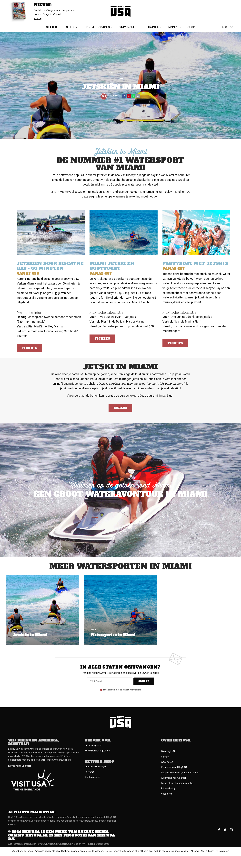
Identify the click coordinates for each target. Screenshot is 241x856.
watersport (135, 184)
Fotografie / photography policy (177, 783)
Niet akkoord (207, 851)
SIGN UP (143, 681)
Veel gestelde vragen (96, 766)
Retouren (89, 771)
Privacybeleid (222, 851)
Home (111, 72)
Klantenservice (92, 777)
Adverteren (167, 762)
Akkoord (195, 851)
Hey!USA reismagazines (97, 750)
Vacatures (166, 793)
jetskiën (102, 175)
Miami (120, 79)
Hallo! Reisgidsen (93, 745)
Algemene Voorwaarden (174, 778)
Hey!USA (116, 96)
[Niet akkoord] (237, 851)
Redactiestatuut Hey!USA (174, 767)
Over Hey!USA (168, 751)
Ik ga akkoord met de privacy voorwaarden (122, 690)
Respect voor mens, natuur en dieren (180, 772)
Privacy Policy (168, 788)
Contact (165, 756)
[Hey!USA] (120, 11)
